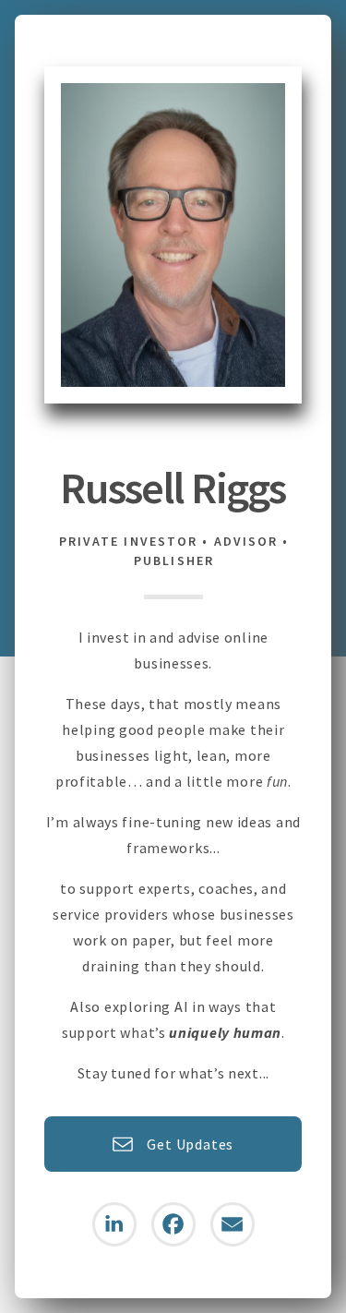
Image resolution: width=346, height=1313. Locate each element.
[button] (173, 1144)
